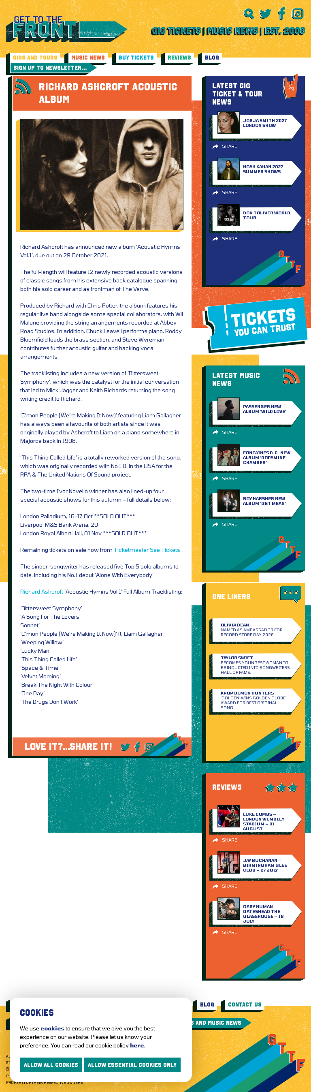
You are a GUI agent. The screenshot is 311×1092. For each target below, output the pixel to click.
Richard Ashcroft (41, 591)
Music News (88, 57)
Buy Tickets (136, 57)
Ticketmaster (131, 549)
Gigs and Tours (35, 57)
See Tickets (165, 549)
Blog (212, 57)
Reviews (179, 57)
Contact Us (245, 1004)
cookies (52, 1028)
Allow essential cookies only (132, 1065)
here (137, 1045)
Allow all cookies (51, 1065)
